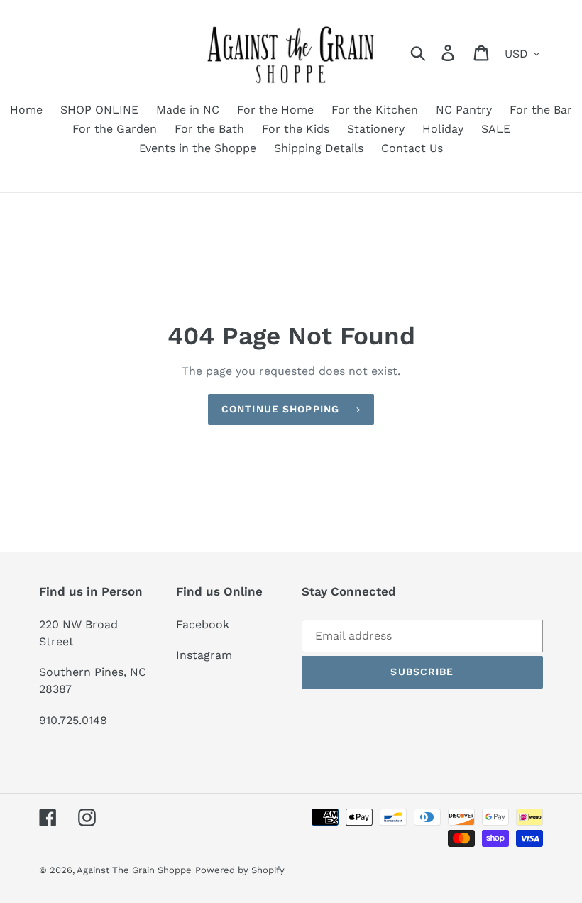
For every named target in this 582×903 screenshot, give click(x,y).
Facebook (202, 624)
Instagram (204, 655)
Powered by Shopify (240, 870)
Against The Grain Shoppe (134, 870)
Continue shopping (280, 409)
